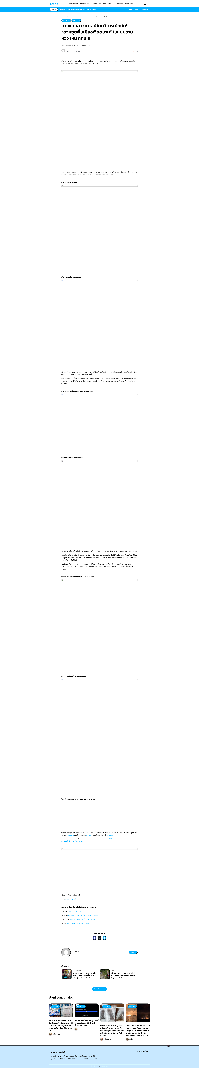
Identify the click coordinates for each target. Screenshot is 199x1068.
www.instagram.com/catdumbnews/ (82, 919)
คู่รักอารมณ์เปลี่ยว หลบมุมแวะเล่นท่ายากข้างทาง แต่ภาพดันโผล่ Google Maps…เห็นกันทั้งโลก (123, 975)
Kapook (73, 899)
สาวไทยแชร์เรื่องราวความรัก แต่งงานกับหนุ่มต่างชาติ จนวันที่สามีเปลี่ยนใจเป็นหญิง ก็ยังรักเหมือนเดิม (85, 975)
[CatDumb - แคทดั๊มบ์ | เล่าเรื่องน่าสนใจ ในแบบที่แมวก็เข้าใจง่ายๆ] (54, 4)
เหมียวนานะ (56, 1034)
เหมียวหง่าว (107, 1039)
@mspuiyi (110, 835)
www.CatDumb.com (75, 911)
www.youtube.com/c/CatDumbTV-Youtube (83, 915)
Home (63, 17)
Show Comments (99, 989)
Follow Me (133, 952)
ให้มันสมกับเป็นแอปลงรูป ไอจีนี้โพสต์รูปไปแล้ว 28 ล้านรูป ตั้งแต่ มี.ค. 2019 (87, 1023)
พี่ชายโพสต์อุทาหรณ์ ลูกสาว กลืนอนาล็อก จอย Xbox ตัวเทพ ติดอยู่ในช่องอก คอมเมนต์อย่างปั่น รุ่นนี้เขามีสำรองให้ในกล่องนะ (112, 1030)
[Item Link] (61, 1010)
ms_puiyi (89, 835)
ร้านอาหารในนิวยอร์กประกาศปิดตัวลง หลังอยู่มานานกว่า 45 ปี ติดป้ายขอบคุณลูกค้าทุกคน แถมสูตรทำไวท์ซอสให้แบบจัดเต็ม (61, 1025)
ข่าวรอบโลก (70, 17)
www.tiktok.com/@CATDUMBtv (78, 923)
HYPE (67, 899)
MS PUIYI (70, 835)
